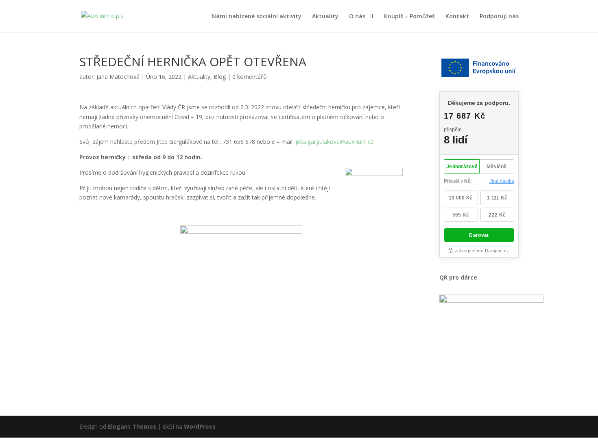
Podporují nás (499, 16)
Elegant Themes (132, 426)
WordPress (200, 426)
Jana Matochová (118, 76)
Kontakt (457, 16)
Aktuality (325, 16)
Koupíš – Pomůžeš (409, 16)
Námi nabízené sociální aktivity (256, 16)
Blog (220, 76)
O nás (357, 16)
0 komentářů (249, 76)
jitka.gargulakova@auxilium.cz (334, 141)
